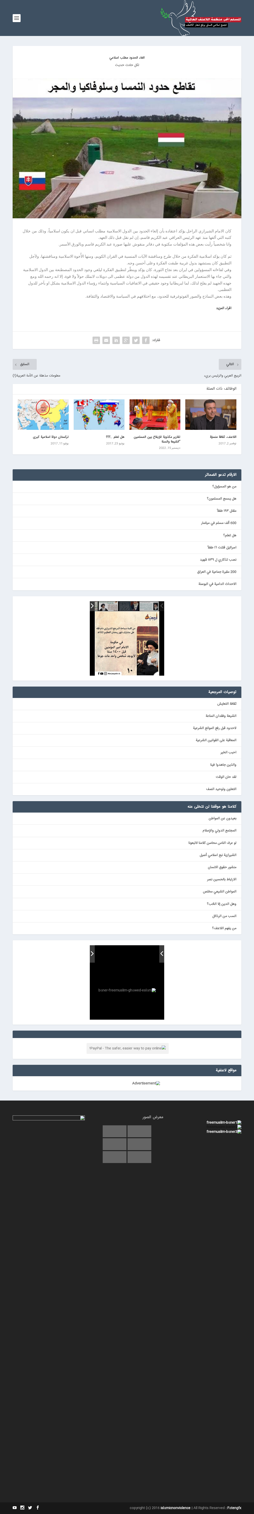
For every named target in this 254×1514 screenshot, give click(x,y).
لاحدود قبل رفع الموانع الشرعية (214, 728)
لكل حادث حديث (127, 65)
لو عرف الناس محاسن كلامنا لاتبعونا (212, 843)
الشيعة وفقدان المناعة (221, 716)
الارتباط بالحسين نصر (221, 880)
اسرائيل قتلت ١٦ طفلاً (222, 548)
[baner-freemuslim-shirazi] (135, 954)
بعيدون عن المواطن (222, 818)
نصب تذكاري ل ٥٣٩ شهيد (218, 560)
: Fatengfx (233, 1508)
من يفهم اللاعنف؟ (224, 928)
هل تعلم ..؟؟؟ (115, 437)
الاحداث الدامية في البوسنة (217, 584)
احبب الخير (228, 753)
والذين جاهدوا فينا (223, 765)
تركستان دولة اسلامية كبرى (51, 437)
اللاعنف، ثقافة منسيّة (223, 437)
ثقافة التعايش (226, 704)
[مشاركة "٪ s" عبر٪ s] (146, 340)
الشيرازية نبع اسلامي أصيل (218, 855)
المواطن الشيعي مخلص (219, 892)
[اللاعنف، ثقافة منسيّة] (210, 414)
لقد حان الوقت (226, 777)
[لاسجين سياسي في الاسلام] (108, 606)
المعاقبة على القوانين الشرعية (216, 740)
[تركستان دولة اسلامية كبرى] (43, 414)
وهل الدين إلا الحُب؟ (221, 904)
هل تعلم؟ (229, 535)
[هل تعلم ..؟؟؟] (99, 414)
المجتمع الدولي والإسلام (219, 831)
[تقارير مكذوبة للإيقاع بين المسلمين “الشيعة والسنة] (154, 414)
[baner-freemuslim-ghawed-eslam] (100, 954)
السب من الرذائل (224, 916)
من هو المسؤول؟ (224, 487)
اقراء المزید (223, 308)
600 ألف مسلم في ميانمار (218, 523)
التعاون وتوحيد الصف (221, 789)
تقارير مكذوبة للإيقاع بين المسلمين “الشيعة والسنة (157, 439)
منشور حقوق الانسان (222, 867)
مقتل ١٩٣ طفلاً (226, 511)
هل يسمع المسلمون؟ (221, 499)
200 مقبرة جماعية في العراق (216, 572)
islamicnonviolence (175, 1508)
